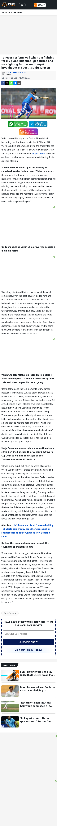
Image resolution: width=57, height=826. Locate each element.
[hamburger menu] (53, 5)
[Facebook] (3, 83)
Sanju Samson (38, 153)
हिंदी (22, 5)
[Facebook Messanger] (15, 83)
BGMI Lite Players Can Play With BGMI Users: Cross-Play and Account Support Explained (37, 673)
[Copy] (19, 83)
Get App (41, 5)
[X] (7, 83)
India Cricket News (11, 12)
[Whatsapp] (11, 83)
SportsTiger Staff (15, 72)
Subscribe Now (28, 642)
